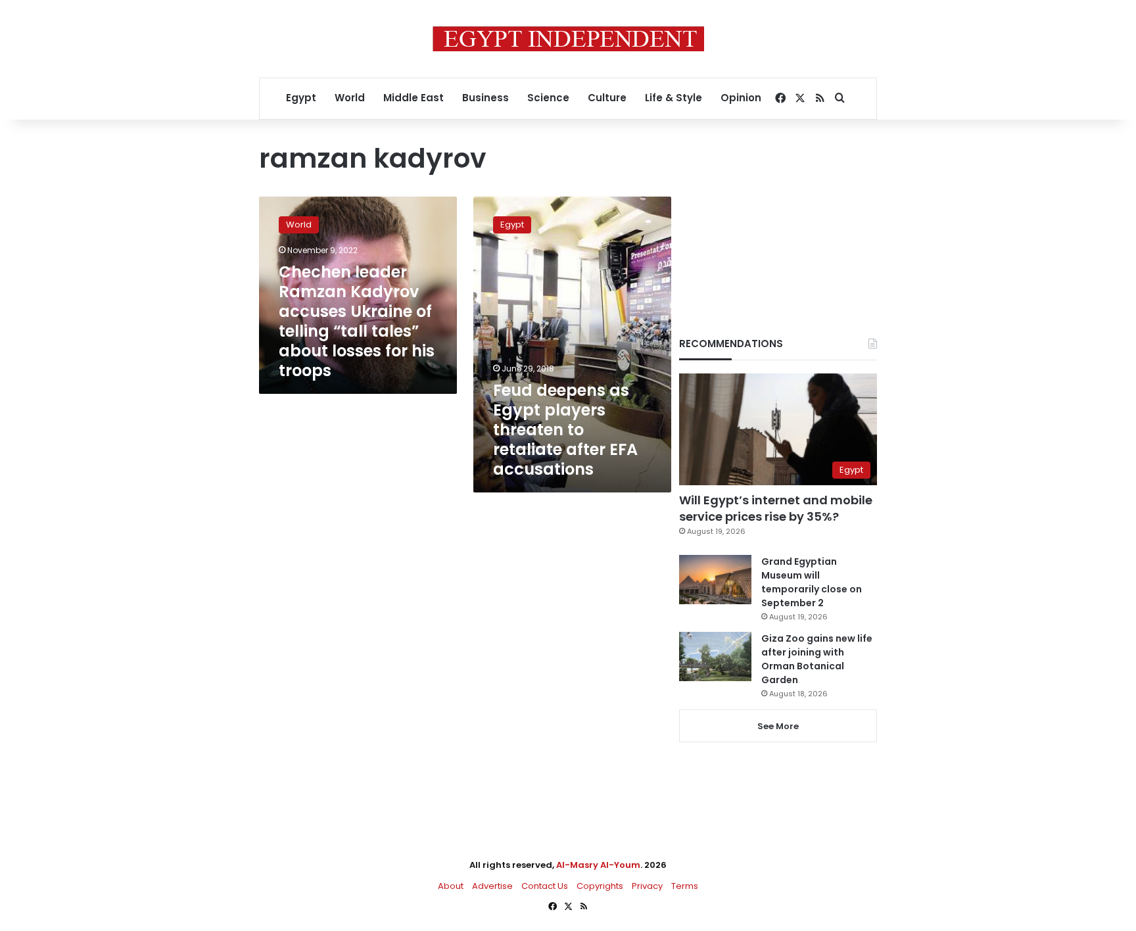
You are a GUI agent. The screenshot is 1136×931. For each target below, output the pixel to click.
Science (548, 98)
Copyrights (600, 886)
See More (778, 726)
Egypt (301, 98)
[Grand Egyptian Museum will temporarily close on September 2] (715, 579)
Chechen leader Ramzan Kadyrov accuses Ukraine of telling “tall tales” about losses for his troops (357, 321)
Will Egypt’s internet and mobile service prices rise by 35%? (775, 508)
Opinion (741, 98)
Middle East (413, 98)
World (350, 98)
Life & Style (673, 98)
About (450, 886)
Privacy (647, 886)
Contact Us (544, 886)
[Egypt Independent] (568, 38)
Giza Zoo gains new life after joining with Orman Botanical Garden (816, 659)
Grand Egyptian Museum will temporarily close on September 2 (811, 582)
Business (485, 98)
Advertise (492, 886)
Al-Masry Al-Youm (598, 865)
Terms (684, 886)
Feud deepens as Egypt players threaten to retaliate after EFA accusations (565, 429)
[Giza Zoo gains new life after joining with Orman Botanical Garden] (715, 656)
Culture (607, 98)
